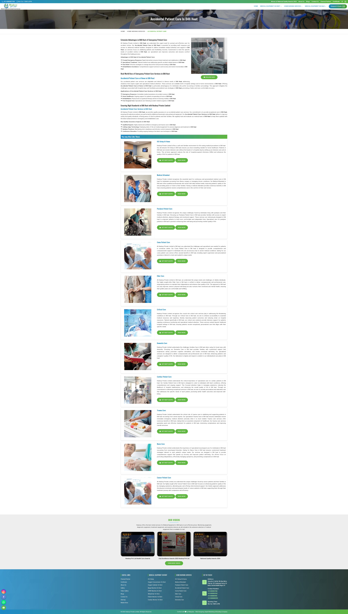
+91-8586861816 (212, 596)
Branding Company (221, 612)
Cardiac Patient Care (164, 377)
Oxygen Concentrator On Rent (157, 582)
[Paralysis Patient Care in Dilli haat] (138, 222)
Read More (181, 160)
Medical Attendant (163, 175)
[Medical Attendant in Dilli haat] (138, 188)
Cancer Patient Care (164, 477)
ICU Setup (151, 579)
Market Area (124, 602)
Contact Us (315, 1)
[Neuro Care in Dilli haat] (138, 457)
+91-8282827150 (9, 1)
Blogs (308, 1)
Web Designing (199, 612)
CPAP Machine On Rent (155, 591)
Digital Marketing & (210, 612)
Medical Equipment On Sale (315, 6)
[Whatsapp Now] (3, 602)
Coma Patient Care (163, 242)
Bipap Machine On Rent (155, 588)
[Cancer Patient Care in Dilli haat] (138, 491)
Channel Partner (325, 1)
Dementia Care (162, 343)
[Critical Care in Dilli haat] (138, 322)
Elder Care (160, 276)
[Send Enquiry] (3, 607)
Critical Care (161, 309)
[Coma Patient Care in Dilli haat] (138, 255)
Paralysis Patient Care (164, 209)
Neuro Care (161, 444)
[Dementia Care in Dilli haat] (138, 356)
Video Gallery (125, 591)
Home (256, 6)
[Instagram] (345, 1)
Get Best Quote (167, 160)
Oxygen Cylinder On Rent (155, 585)
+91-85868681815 (213, 598)
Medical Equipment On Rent (270, 6)
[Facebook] (342, 1)
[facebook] (3, 597)
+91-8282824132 (212, 593)
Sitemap (123, 600)
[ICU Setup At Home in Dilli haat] (138, 155)
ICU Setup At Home (163, 141)
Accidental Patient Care (182, 588)
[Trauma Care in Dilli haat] (138, 423)
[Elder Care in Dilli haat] (138, 289)
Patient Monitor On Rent (155, 597)
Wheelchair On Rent (154, 594)
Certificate (336, 1)
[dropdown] (281, 6)
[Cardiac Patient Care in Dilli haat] (138, 390)
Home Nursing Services (292, 6)
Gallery (123, 588)
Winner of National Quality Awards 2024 (284, 1)
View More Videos (174, 563)
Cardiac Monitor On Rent (155, 600)
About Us (301, 1)
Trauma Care (161, 410)
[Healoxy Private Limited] (10, 6)
